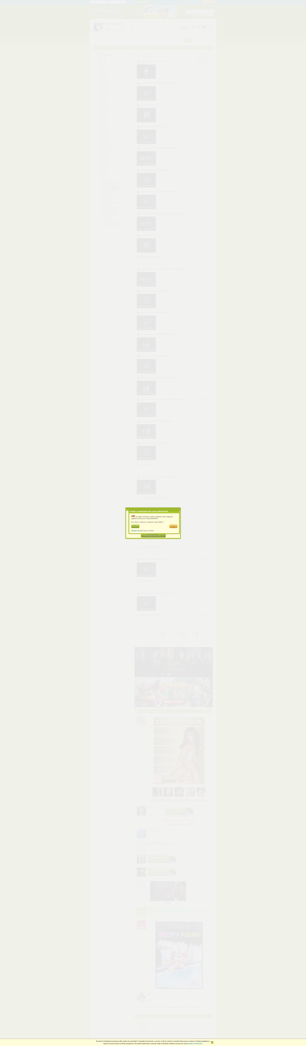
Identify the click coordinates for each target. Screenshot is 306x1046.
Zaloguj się (135, 531)
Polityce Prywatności (195, 1043)
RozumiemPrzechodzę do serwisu (153, 535)
